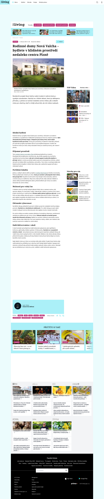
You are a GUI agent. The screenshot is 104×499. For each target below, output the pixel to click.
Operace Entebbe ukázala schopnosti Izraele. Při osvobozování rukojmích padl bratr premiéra (61, 405)
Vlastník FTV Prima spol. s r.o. (20, 491)
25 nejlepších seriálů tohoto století (21, 430)
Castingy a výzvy (35, 482)
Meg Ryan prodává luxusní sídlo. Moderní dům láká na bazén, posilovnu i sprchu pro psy (83, 33)
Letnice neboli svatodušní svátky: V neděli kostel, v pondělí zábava (47, 347)
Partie (60, 461)
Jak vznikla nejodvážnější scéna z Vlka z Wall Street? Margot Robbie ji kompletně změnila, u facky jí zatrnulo (21, 448)
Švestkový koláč (68, 465)
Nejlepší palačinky (58, 465)
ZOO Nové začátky (82, 461)
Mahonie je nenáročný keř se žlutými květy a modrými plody (60, 431)
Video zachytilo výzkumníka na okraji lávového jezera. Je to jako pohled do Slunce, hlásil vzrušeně (61, 412)
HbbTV (15, 484)
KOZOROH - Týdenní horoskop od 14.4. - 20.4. (85, 113)
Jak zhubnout (20, 461)
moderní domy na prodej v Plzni (24, 154)
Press (33, 479)
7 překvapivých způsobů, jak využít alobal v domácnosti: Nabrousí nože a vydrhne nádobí (71, 347)
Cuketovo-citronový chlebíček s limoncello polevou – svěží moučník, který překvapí (80, 397)
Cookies (16, 489)
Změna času (55, 461)
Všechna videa (84, 87)
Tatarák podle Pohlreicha (59, 463)
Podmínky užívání (18, 486)
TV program (48, 461)
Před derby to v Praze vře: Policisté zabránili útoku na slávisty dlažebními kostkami (21, 404)
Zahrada (29, 2)
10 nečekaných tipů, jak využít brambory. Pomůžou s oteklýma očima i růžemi (61, 440)
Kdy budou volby (72, 461)
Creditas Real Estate (41, 173)
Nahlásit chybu (17, 494)
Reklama (16, 482)
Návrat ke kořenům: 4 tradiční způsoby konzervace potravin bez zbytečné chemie (81, 412)
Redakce (34, 491)
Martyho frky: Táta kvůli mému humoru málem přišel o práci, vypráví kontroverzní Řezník (40, 432)
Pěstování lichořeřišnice (79, 463)
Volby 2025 (42, 463)
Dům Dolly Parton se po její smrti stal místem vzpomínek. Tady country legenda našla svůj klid (29, 33)
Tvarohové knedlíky (48, 465)
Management (34, 477)
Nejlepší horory (40, 461)
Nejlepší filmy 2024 (30, 461)
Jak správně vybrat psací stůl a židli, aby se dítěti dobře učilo (60, 446)
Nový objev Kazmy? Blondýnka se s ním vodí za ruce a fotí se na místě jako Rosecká (41, 447)
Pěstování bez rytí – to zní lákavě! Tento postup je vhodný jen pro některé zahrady (22, 347)
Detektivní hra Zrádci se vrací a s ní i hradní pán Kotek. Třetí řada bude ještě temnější (41, 397)
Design (35, 2)
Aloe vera (69, 463)
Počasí (65, 461)
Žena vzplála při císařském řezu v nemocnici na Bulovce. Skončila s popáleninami (21, 397)
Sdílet (60, 42)
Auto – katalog (22, 463)
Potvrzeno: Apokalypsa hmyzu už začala (61, 396)
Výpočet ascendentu (36, 465)
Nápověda (34, 489)
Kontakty (34, 484)
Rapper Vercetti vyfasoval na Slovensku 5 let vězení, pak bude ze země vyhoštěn (41, 440)
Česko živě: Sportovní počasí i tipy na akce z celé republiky (21, 411)
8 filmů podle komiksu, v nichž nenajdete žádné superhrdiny (20, 439)
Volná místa (16, 479)
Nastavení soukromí (36, 494)
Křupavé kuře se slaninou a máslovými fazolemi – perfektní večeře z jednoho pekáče (81, 404)
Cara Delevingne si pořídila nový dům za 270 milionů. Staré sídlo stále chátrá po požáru (56, 33)
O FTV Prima (17, 477)
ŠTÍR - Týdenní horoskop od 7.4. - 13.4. (84, 120)
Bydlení (23, 2)
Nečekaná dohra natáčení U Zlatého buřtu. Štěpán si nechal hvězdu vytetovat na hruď (41, 412)
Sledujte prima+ (43, 2)
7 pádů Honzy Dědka (32, 463)
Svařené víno (49, 463)
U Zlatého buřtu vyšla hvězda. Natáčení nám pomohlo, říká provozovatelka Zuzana (40, 404)
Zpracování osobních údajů (37, 486)
